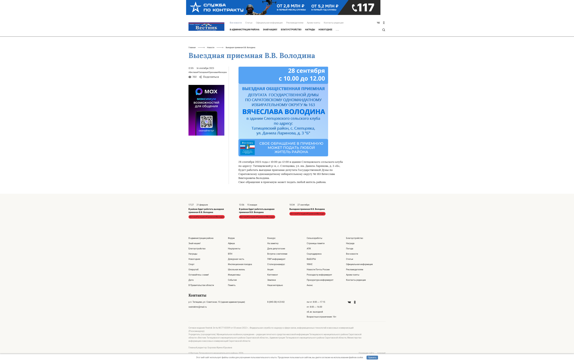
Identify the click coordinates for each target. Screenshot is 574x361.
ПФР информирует (276, 259)
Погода (349, 248)
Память (232, 285)
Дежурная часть (236, 259)
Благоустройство (291, 29)
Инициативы (234, 275)
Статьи (248, 23)
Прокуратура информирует (320, 280)
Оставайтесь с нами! (198, 275)
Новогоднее (325, 29)
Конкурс (271, 238)
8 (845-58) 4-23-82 (276, 302)
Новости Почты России (318, 269)
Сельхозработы (314, 238)
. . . (337, 29)
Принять (372, 357)
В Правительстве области (201, 285)
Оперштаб (193, 269)
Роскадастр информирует (319, 275)
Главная (192, 47)
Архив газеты (313, 23)
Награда (350, 243)
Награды (310, 29)
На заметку (272, 243)
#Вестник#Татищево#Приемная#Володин (207, 72)
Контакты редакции (334, 23)
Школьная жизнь (236, 269)
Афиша (231, 243)
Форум (231, 238)
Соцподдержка (314, 254)
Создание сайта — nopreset (372, 353)
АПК (309, 248)
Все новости (352, 254)
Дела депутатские (276, 248)
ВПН (230, 254)
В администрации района (244, 29)
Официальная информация (269, 23)
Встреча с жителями (277, 254)
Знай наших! (270, 29)
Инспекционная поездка (240, 264)
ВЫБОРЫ (311, 259)
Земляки (271, 280)
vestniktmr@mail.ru (197, 307)
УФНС (310, 264)
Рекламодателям (294, 23)
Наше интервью (275, 285)
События (232, 280)
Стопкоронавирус (276, 264)
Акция (270, 269)
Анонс (310, 285)
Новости (210, 47)
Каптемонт (272, 275)
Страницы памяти (316, 243)
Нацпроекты (234, 248)
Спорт (191, 264)
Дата (191, 280)
